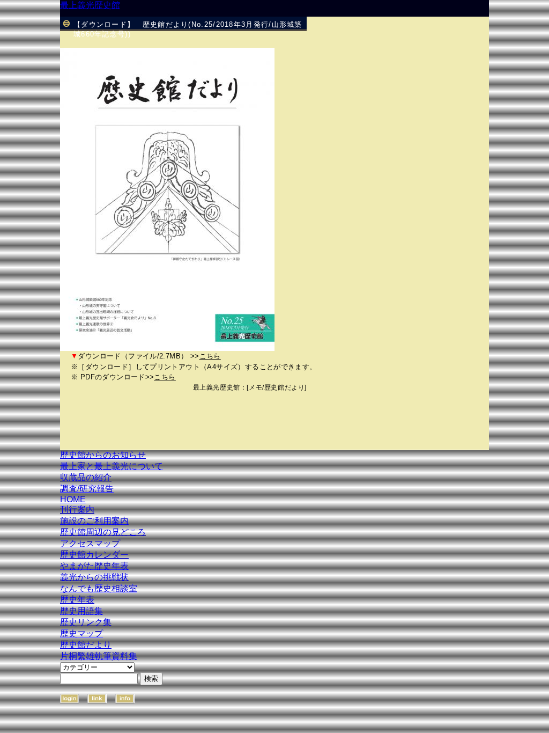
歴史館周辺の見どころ (103, 532)
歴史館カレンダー (94, 554)
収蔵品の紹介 (86, 477)
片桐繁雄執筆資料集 (98, 656)
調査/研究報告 (87, 488)
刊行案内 (77, 509)
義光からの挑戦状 (94, 577)
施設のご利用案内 (94, 520)
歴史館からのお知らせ (103, 454)
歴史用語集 (81, 610)
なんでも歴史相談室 (98, 588)
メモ (255, 387)
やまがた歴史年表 (94, 565)
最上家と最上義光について (111, 466)
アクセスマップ (90, 543)
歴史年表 (77, 599)
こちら (210, 356)
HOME (73, 499)
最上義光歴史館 (90, 5)
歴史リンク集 (86, 622)
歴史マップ (81, 633)
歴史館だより (284, 387)
